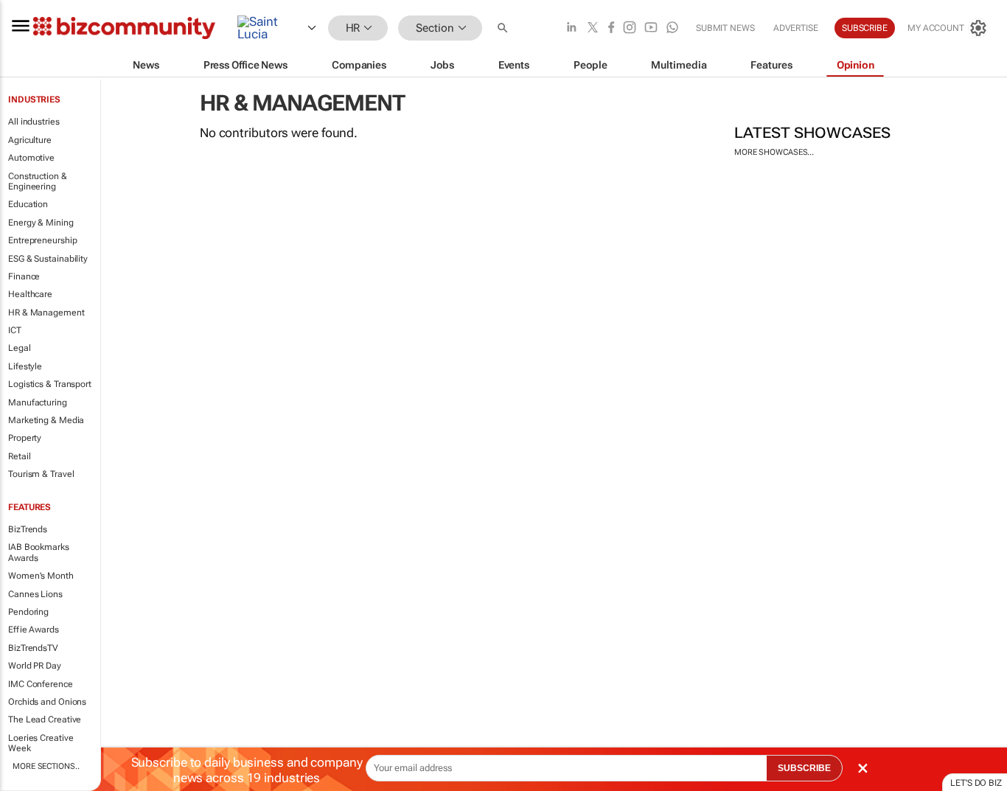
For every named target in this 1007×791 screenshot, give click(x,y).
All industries (34, 121)
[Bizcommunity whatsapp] (672, 28)
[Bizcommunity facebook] (611, 28)
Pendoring (28, 612)
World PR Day (34, 666)
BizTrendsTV (33, 648)
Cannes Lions (35, 594)
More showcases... (774, 152)
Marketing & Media (46, 420)
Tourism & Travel (41, 474)
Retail (19, 456)
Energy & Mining (41, 222)
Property (24, 438)
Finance (24, 276)
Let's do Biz (976, 783)
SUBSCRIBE (804, 768)
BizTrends (27, 529)
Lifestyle (25, 366)
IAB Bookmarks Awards (38, 552)
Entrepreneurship (42, 240)
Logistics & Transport (49, 384)
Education (28, 204)
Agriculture (30, 140)
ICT (14, 330)
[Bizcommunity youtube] (651, 28)
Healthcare (30, 294)
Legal (19, 348)
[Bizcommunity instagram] (629, 28)
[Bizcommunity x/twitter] (593, 28)
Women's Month (41, 576)
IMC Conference (40, 684)
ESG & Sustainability (48, 259)
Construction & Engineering (37, 181)
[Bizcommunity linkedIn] (571, 28)
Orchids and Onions (47, 702)
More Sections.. (46, 766)
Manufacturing (37, 402)
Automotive (31, 158)
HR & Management (46, 312)
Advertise (795, 28)
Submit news (725, 28)
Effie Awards (33, 629)
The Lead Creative (44, 719)
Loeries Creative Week (40, 743)
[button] (504, 28)
